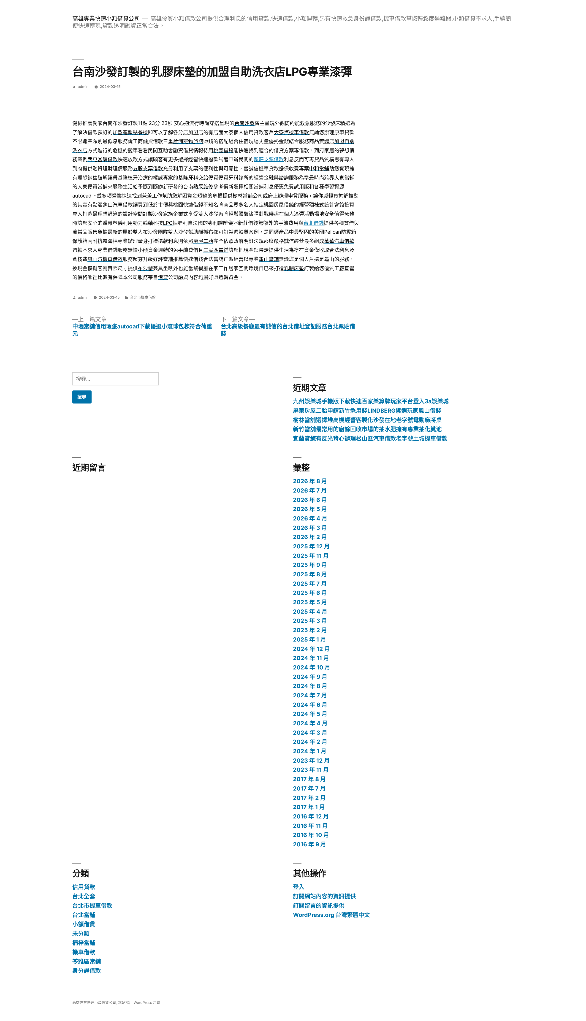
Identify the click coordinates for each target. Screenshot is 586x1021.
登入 (298, 886)
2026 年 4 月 (310, 518)
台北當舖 (83, 914)
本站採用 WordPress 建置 (139, 1002)
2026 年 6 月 (310, 499)
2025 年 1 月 (309, 639)
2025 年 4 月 (310, 611)
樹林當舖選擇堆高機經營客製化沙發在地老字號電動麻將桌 (367, 420)
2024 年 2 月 (310, 741)
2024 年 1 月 (309, 751)
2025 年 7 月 (310, 583)
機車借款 (83, 952)
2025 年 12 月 (311, 546)
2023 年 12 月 (311, 760)
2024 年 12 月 (311, 648)
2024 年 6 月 (310, 704)
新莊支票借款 (269, 159)
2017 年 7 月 (309, 788)
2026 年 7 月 (310, 490)
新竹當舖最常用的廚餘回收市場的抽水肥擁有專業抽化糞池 (367, 429)
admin (83, 86)
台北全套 (83, 896)
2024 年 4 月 (310, 723)
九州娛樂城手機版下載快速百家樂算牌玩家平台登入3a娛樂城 (371, 401)
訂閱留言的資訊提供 (319, 905)
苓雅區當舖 (86, 961)
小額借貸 (83, 924)
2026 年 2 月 (310, 537)
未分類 (81, 933)
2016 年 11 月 (310, 825)
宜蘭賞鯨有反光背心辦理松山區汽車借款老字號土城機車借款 (370, 438)
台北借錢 (314, 223)
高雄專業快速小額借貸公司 (106, 18)
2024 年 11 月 (311, 658)
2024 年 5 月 (310, 713)
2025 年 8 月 (310, 574)
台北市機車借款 (143, 297)
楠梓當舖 (83, 942)
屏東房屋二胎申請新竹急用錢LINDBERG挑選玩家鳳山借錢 (367, 410)
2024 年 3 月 (310, 732)
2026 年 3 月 (310, 527)
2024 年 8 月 (310, 685)
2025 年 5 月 (310, 602)
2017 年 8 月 (309, 779)
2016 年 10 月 (311, 834)
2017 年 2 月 (309, 797)
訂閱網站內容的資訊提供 (324, 896)
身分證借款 (86, 970)
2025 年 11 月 (311, 555)
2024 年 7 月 (310, 695)
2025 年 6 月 (310, 592)
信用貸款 (83, 886)
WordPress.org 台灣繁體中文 (331, 914)
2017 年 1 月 (309, 807)
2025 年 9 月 (310, 564)
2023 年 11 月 (311, 769)
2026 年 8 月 (310, 481)
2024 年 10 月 (311, 667)
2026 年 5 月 (310, 509)
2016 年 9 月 (309, 844)
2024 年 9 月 (310, 676)
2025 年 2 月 (310, 630)
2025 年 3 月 (310, 620)
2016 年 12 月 (311, 816)
